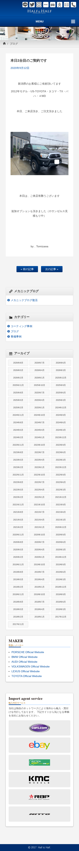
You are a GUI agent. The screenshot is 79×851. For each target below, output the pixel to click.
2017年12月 (60, 617)
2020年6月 (61, 542)
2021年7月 (39, 512)
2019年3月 (61, 579)
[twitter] (32, 4)
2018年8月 (18, 602)
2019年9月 (61, 564)
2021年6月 (61, 512)
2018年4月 (39, 609)
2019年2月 (18, 587)
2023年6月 (61, 452)
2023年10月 (39, 445)
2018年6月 (61, 602)
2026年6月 (61, 363)
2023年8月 (18, 452)
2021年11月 (18, 504)
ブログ (14, 43)
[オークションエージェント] (59, 4)
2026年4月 (39, 370)
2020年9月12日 (20, 67)
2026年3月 (61, 370)
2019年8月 (18, 572)
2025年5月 (18, 400)
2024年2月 (18, 437)
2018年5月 (18, 609)
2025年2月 (18, 407)
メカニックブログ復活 (24, 300)
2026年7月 (39, 363)
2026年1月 (39, 377)
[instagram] (39, 4)
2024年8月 (18, 422)
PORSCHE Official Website (28, 652)
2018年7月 (39, 602)
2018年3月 (61, 609)
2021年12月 (60, 497)
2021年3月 (61, 520)
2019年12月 (60, 557)
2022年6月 (61, 482)
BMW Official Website (25, 656)
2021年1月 (39, 527)
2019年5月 (18, 579)
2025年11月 (18, 385)
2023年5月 (18, 460)
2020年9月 (61, 534)
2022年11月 (18, 475)
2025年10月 (39, 385)
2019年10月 (39, 564)
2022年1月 (39, 497)
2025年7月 (39, 392)
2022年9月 (61, 475)
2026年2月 (18, 377)
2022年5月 (18, 489)
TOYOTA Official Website (27, 676)
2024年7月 (39, 422)
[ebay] (46, 4)
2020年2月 (18, 557)
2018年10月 (39, 594)
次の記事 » (51, 269)
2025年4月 (39, 400)
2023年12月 (60, 437)
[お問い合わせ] (66, 4)
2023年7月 (39, 452)
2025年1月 (39, 407)
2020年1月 (39, 557)
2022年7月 (39, 482)
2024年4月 (39, 430)
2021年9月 (61, 504)
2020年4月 (39, 549)
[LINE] (25, 4)
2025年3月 (61, 400)
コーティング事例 (21, 326)
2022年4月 (39, 489)
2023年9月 (61, 445)
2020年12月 (60, 527)
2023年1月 (39, 467)
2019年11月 (18, 564)
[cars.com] (52, 4)
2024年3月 (61, 430)
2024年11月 (18, 415)
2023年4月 (39, 460)
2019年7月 (39, 572)
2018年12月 (60, 587)
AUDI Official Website (24, 661)
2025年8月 (18, 392)
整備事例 (16, 336)
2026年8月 (18, 363)
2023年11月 (18, 445)
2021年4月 (39, 520)
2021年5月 (18, 520)
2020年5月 (18, 549)
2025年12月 (60, 377)
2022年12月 (60, 467)
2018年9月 (61, 594)
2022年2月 (18, 497)
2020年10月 (39, 534)
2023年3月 (61, 460)
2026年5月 (18, 370)
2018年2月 (18, 617)
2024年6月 (61, 422)
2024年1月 (39, 437)
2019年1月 (39, 587)
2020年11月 (18, 534)
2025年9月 (61, 385)
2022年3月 (61, 489)
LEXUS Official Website (26, 671)
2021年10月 (39, 504)
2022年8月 (18, 482)
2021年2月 (18, 527)
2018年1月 (39, 617)
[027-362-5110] (73, 4)
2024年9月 (61, 415)
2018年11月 (18, 594)
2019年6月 (61, 572)
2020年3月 (61, 549)
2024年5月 (18, 430)
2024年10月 (39, 415)
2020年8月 (18, 542)
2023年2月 (18, 467)
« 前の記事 (27, 269)
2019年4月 (39, 579)
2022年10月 (39, 475)
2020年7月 (39, 542)
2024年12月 (60, 407)
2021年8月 (18, 512)
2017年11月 (18, 624)
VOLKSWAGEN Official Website (31, 666)
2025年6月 (61, 392)
